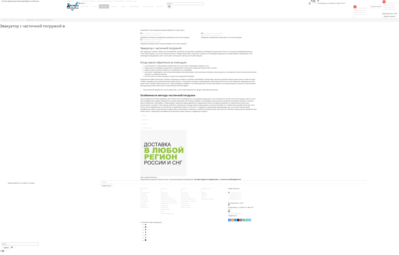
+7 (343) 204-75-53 (388, 5)
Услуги (78, 1)
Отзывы (143, 203)
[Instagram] (146, 227)
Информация (108, 1)
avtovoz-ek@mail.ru (235, 214)
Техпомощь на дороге (168, 201)
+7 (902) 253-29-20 (388, 7)
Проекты (93, 1)
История (143, 195)
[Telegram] (250, 220)
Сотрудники (144, 201)
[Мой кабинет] (311, 1)
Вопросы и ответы (207, 199)
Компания (70, 1)
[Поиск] (314, 1)
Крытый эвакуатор (167, 213)
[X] (238, 220)
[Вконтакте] (146, 225)
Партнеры (144, 199)
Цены (99, 1)
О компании (144, 193)
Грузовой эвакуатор (168, 199)
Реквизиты (144, 207)
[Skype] (247, 220)
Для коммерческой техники (150, 42)
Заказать (85, 1)
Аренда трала (186, 207)
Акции (144, 115)
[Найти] (169, 7)
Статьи (144, 124)
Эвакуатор (164, 193)
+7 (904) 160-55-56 (388, 9)
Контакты (129, 1)
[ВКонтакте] (229, 220)
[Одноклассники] (232, 220)
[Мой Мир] (235, 220)
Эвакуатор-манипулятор (165, 196)
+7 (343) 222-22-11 (392, 3)
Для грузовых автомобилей (211, 35)
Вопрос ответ (147, 128)
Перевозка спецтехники (165, 208)
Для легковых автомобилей (150, 35)
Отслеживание (119, 1)
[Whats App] (146, 240)
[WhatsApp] (244, 220)
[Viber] (241, 220)
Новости (145, 120)
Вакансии (143, 205)
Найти (6, 247)
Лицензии (144, 197)
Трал (162, 211)
